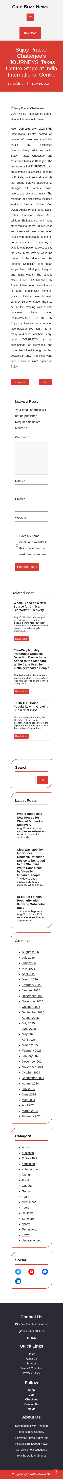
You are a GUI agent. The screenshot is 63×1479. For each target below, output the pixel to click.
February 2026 (31, 985)
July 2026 (28, 957)
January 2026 (31, 990)
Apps (25, 1147)
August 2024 (30, 1083)
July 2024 (28, 1089)
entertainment (31, 1169)
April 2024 (28, 1105)
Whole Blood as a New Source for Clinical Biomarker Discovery (30, 606)
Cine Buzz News (30, 6)
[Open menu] (30, 17)
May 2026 (28, 968)
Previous (20, 382)
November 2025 (32, 1001)
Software (28, 1218)
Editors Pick (30, 1158)
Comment (22, 437)
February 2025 (31, 1050)
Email (20, 499)
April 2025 (28, 1039)
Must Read (29, 1202)
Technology (29, 1229)
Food (25, 1180)
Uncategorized (31, 1240)
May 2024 (28, 1100)
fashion (27, 1174)
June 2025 (29, 1028)
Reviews (27, 1213)
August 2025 (30, 1017)
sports (26, 1224)
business (28, 1153)
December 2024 (32, 1061)
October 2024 (31, 1072)
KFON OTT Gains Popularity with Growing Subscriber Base (31, 706)
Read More (21, 638)
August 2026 (30, 952)
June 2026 (29, 963)
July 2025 (28, 1023)
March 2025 (30, 1045)
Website (20, 517)
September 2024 (33, 1078)
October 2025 (31, 1007)
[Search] (42, 780)
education (28, 1163)
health (26, 1196)
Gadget (27, 1185)
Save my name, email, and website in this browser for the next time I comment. (33, 545)
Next (45, 382)
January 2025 (31, 1056)
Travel (26, 1235)
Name (20, 480)
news (25, 1207)
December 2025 (32, 996)
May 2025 (28, 1034)
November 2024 (32, 1067)
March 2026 (30, 979)
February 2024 (31, 1116)
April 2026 (28, 974)
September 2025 (33, 1012)
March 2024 (30, 1111)
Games (27, 1191)
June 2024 (29, 1094)
